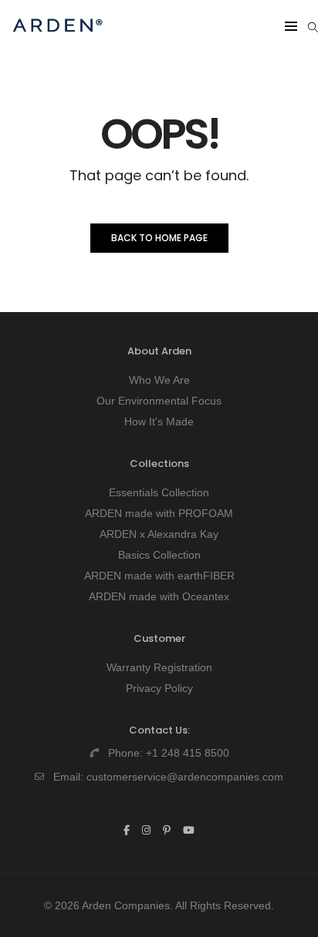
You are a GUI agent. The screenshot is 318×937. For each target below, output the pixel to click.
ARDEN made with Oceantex (159, 596)
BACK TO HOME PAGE (159, 237)
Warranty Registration (159, 667)
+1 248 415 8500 (187, 753)
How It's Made (159, 421)
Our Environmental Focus (159, 401)
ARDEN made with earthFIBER (159, 575)
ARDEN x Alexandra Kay (159, 534)
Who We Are (159, 380)
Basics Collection (159, 555)
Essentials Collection (159, 492)
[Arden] (57, 38)
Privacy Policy (159, 688)
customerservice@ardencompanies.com (184, 777)
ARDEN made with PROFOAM (159, 513)
